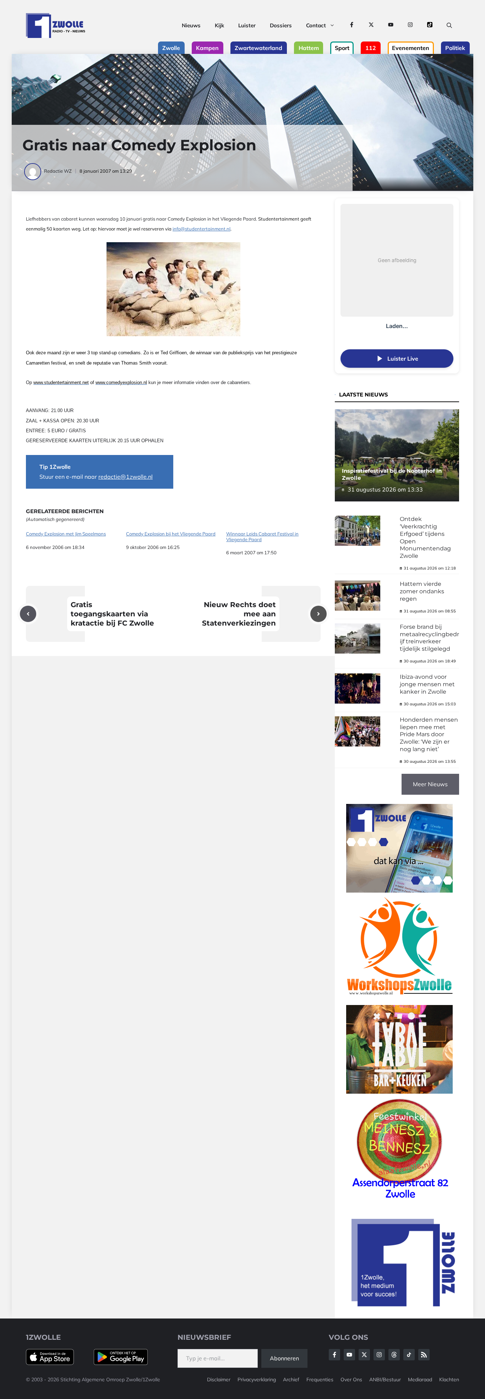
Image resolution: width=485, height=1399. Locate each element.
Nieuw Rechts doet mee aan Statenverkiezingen (239, 613)
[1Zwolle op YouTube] (390, 25)
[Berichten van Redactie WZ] (33, 171)
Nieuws (191, 25)
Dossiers (281, 25)
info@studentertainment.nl (201, 229)
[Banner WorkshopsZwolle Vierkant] (399, 999)
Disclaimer (218, 1379)
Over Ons (351, 1379)
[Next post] (318, 613)
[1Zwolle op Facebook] (351, 25)
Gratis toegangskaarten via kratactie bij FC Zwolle (112, 613)
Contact (316, 25)
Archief (291, 1379)
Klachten (449, 1379)
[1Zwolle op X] (371, 25)
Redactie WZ (58, 171)
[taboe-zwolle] (399, 1091)
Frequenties (319, 1379)
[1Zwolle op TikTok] (430, 25)
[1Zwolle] (55, 25)
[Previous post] (28, 613)
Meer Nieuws (430, 784)
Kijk (219, 25)
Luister (247, 25)
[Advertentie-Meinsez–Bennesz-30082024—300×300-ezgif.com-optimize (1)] (399, 1200)
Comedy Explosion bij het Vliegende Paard (171, 534)
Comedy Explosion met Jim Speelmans (66, 534)
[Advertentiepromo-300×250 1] (404, 1304)
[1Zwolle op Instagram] (410, 25)
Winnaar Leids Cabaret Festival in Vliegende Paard (262, 536)
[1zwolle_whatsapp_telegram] (399, 890)
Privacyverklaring (257, 1379)
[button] (449, 25)
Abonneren (284, 1358)
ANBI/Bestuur (385, 1379)
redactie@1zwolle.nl (125, 476)
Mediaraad (420, 1379)
